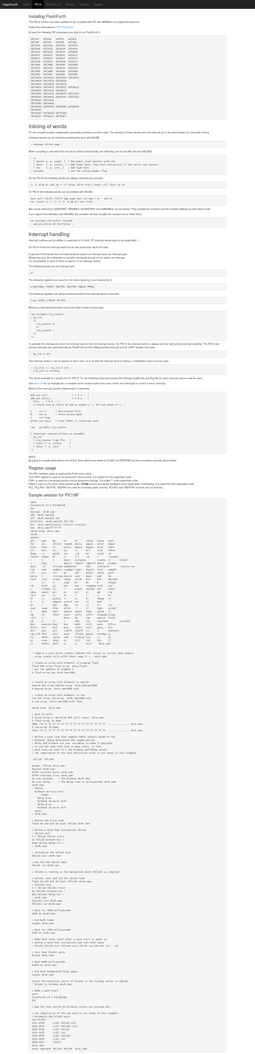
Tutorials (84, 4)
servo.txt (38, 383)
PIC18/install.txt (64, 27)
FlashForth (10, 4)
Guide (26, 4)
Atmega (70, 4)
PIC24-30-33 (54, 4)
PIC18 (38, 4)
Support (98, 4)
